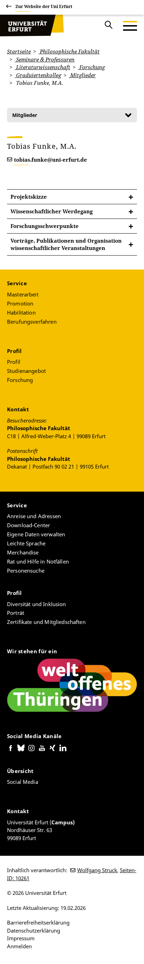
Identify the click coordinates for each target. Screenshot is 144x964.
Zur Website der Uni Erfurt (43, 6)
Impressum (21, 938)
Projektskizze (28, 196)
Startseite (19, 51)
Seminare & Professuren (44, 59)
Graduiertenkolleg (38, 75)
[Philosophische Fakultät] (32, 26)
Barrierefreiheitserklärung (38, 922)
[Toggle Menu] (130, 26)
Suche (108, 26)
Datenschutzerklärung (33, 930)
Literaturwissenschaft (42, 67)
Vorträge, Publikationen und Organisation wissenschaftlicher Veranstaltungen (66, 244)
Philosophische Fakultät (69, 51)
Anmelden (19, 946)
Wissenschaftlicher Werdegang (51, 211)
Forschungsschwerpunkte (44, 225)
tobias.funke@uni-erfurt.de (50, 159)
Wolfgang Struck (97, 870)
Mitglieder (82, 75)
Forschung (91, 67)
